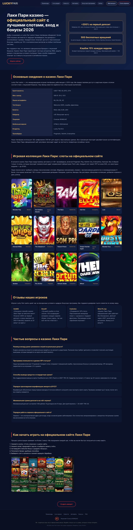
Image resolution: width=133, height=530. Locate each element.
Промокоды (45, 3)
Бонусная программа (88, 3)
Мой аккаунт (112, 3)
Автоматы (75, 3)
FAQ (86, 514)
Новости (66, 3)
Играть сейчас (15, 61)
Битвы (100, 3)
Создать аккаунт (66, 504)
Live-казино (58, 514)
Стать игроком (124, 3)
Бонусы (81, 514)
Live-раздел (56, 3)
